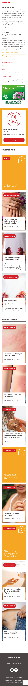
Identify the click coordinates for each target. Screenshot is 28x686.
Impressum (12, 677)
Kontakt (7, 677)
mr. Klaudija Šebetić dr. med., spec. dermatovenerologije (12, 35)
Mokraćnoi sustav (9, 236)
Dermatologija (9, 328)
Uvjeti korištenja (19, 677)
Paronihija (4, 65)
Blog (19, 663)
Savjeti (15, 663)
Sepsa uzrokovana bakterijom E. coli (11, 72)
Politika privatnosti (9, 680)
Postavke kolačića (18, 680)
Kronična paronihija (7, 62)
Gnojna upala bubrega (10, 277)
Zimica (3, 69)
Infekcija (6, 158)
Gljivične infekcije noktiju (11, 195)
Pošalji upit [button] (14, 140)
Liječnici (9, 663)
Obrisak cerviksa (6, 76)
